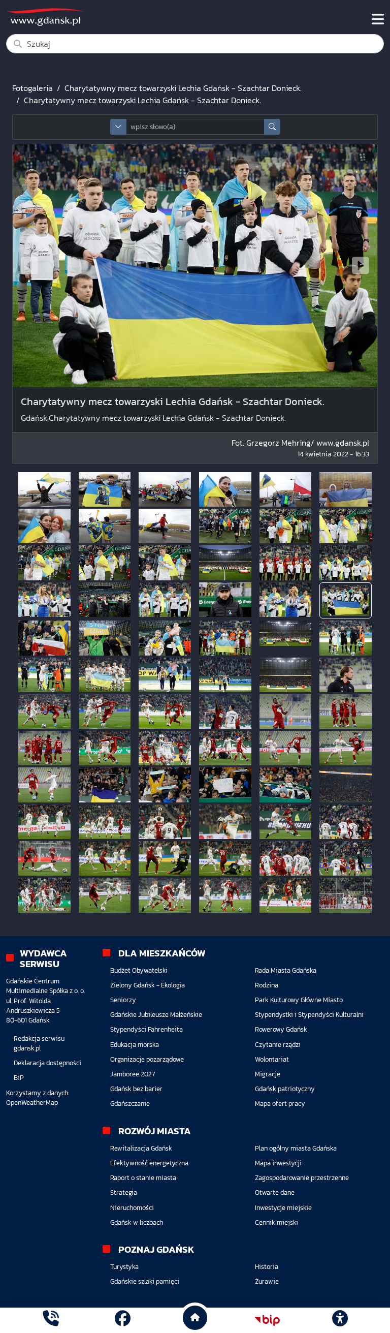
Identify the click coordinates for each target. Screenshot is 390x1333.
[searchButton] (272, 127)
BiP (19, 1077)
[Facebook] (123, 1320)
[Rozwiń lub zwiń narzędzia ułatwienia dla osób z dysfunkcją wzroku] (339, 1320)
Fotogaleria (32, 88)
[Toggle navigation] (378, 19)
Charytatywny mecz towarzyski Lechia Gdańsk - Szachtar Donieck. (183, 88)
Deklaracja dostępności (47, 1063)
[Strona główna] (50, 1320)
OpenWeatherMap (32, 1102)
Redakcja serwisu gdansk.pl (39, 1043)
